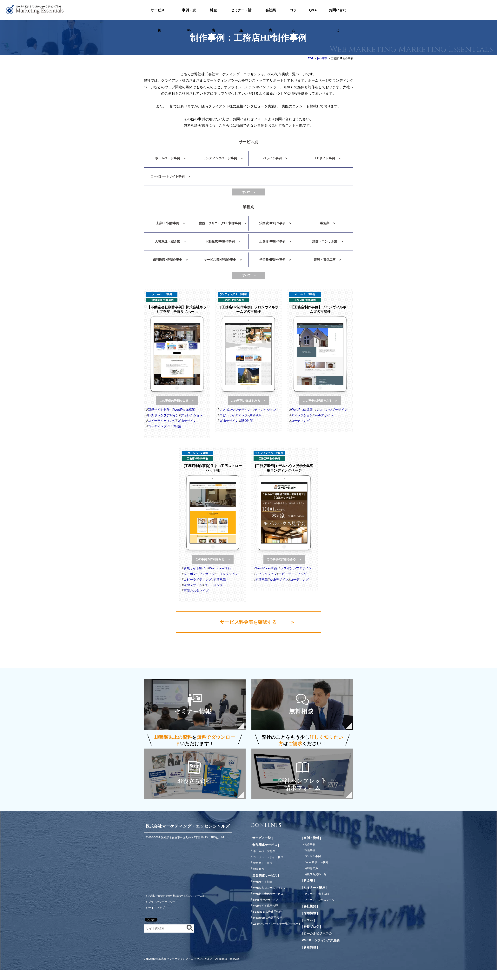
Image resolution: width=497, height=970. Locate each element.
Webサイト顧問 (262, 881)
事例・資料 (189, 14)
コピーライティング (162, 420)
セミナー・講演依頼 (316, 893)
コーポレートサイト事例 (167, 176)
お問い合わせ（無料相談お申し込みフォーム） (176, 895)
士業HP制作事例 (167, 223)
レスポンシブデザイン (163, 415)
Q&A (313, 10)
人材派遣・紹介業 (167, 241)
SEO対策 (174, 426)
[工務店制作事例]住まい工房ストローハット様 (213, 468)
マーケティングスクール (319, 899)
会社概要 (310, 906)
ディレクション (191, 415)
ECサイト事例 (325, 158)
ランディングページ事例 (220, 158)
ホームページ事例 (167, 158)
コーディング (157, 426)
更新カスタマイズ (196, 590)
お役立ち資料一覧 (315, 874)
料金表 (213, 14)
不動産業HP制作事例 (220, 241)
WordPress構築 (184, 409)
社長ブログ (311, 926)
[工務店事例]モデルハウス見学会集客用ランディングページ (284, 468)
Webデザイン (187, 420)
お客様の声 (311, 868)
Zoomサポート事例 (316, 862)
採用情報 (310, 913)
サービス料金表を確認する (248, 622)
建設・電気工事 (325, 259)
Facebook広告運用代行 (267, 911)
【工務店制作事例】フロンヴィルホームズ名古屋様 (320, 309)
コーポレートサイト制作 (268, 857)
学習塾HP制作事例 (272, 259)
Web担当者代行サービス (268, 893)
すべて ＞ (249, 192)
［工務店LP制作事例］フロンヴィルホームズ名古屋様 (248, 309)
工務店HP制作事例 (272, 241)
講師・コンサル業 (324, 241)
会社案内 (270, 14)
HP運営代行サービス (266, 899)
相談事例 (309, 850)
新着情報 (310, 947)
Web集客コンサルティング (269, 887)
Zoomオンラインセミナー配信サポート (277, 923)
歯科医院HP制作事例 (167, 259)
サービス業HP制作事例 (220, 259)
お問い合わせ (337, 14)
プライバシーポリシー (162, 901)
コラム (293, 14)
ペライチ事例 (272, 158)
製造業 (324, 223)
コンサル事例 (312, 856)
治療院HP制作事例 (272, 223)
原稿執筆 (255, 415)
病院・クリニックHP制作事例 (220, 223)
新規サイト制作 (159, 409)
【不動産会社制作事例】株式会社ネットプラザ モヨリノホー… (177, 309)
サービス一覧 (159, 14)
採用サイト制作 (262, 863)
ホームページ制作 (264, 851)
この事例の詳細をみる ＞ (176, 400)
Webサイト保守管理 (265, 905)
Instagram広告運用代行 (267, 917)
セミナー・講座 (241, 14)
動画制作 (258, 869)
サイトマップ (156, 907)
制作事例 (309, 844)
